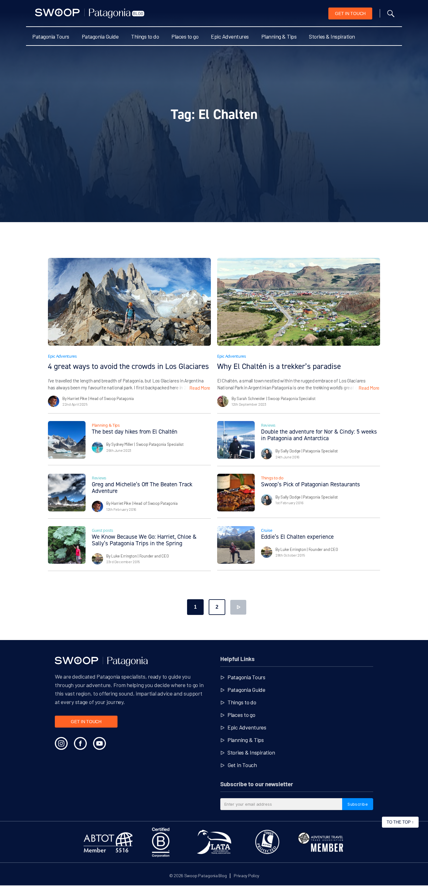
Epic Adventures (230, 36)
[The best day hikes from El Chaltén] (67, 440)
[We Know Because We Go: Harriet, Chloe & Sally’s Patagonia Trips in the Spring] (67, 545)
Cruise (266, 530)
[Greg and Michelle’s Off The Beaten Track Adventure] (67, 492)
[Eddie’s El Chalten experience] (236, 545)
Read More (199, 388)
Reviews (268, 425)
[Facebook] (80, 743)
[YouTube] (99, 743)
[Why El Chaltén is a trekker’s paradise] (298, 302)
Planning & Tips (279, 36)
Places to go (184, 36)
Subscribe (357, 804)
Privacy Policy (246, 875)
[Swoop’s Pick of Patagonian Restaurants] (236, 492)
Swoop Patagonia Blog (205, 875)
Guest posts (102, 530)
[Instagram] (61, 743)
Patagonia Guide (100, 36)
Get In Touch (350, 13)
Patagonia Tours (50, 36)
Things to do (145, 36)
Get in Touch (242, 764)
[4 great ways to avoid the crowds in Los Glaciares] (129, 302)
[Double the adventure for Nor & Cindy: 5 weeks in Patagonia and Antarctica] (236, 440)
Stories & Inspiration (332, 36)
